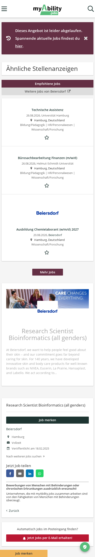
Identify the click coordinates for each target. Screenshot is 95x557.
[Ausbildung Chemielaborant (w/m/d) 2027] (47, 213)
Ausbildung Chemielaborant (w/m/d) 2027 (47, 229)
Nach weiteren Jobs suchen (24, 456)
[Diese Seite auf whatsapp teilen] (40, 473)
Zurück (14, 511)
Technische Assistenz (47, 110)
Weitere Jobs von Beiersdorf (45, 91)
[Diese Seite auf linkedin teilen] (30, 473)
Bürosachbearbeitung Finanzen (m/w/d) (47, 158)
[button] (86, 38)
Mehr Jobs (47, 272)
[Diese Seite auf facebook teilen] (10, 473)
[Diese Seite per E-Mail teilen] (20, 473)
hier (19, 45)
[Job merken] (47, 137)
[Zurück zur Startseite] (47, 9)
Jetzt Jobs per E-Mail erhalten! (49, 538)
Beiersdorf (14, 429)
